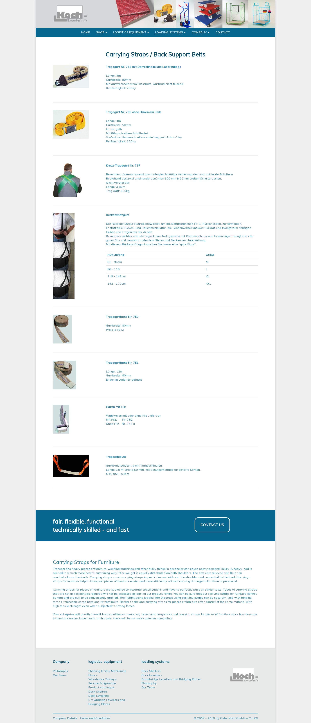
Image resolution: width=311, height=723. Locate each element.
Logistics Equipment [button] (130, 32)
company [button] (200, 32)
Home (85, 32)
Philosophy (60, 671)
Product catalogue (101, 687)
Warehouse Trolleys (102, 679)
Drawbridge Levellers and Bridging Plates (171, 679)
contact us (212, 524)
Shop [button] (100, 32)
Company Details (65, 718)
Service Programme (102, 683)
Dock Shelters (98, 691)
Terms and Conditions (95, 718)
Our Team (60, 675)
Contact (222, 32)
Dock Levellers (98, 695)
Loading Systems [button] (169, 32)
